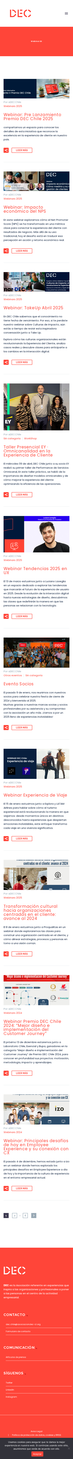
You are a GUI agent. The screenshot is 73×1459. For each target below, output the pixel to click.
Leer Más (22, 150)
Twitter (9, 1382)
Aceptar (37, 1454)
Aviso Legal (36, 1431)
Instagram (11, 1396)
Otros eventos (13, 675)
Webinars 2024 (13, 1013)
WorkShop (30, 438)
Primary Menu (66, 13)
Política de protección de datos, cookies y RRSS (36, 1435)
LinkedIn (10, 1389)
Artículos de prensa (16, 1357)
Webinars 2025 (13, 106)
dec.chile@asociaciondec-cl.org (23, 1324)
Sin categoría (12, 438)
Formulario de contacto (18, 1331)
